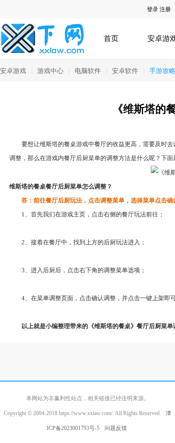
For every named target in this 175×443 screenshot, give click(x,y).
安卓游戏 (13, 70)
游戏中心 (50, 70)
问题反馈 (116, 428)
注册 (165, 9)
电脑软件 (88, 70)
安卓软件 (125, 70)
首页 (111, 38)
